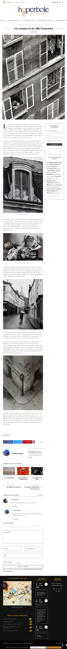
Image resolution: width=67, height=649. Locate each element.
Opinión (53, 185)
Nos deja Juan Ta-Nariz (40, 589)
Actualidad (50, 162)
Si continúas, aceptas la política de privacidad (54, 141)
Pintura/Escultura (56, 187)
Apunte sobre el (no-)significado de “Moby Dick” (40, 605)
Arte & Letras (54, 164)
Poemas (48, 189)
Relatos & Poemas (36, 25)
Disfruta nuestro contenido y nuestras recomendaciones (17, 647)
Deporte (55, 172)
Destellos (50, 174)
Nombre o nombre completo (52, 130)
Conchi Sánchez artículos (23, 25)
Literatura (50, 182)
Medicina (56, 183)
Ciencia (49, 166)
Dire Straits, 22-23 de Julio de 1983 (10, 630)
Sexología (54, 193)
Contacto (22, 2)
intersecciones (6, 435)
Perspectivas (49, 187)
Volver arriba (59, 643)
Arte (48, 164)
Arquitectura (58, 162)
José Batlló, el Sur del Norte (13, 486)
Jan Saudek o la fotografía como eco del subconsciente (11, 627)
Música (49, 185)
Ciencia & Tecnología (52, 167)
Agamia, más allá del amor (8, 621)
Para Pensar (58, 185)
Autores (16, 2)
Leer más (30, 457)
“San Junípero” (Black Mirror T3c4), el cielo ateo (32, 487)
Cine (55, 168)
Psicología (58, 189)
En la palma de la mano (34, 452)
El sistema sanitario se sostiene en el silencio (12, 624)
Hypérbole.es (9, 2)
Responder (15, 506)
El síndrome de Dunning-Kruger (9, 619)
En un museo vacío (9, 478)
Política (53, 189)
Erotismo (53, 176)
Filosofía (58, 176)
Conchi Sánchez (34, 32)
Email (48, 135)
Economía (59, 174)
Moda (59, 182)
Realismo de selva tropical (40, 632)
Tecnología (58, 192)
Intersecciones (51, 180)
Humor (57, 178)
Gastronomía (54, 178)
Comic (58, 168)
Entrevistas (49, 176)
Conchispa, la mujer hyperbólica (17, 607)
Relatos (30, 25)
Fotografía (49, 178)
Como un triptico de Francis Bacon (23, 478)
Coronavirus (49, 172)
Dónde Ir (55, 174)
